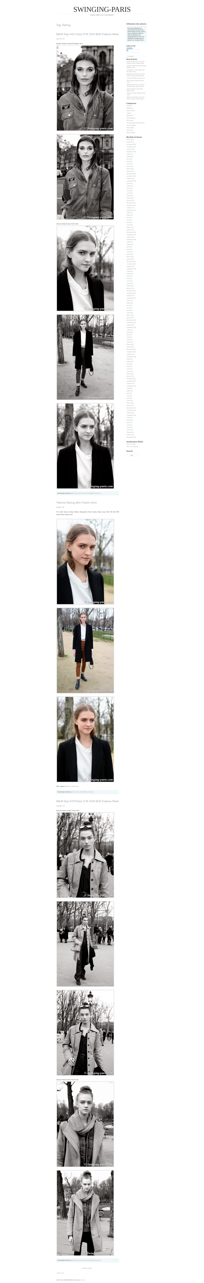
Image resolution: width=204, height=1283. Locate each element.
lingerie (129, 113)
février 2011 (130, 403)
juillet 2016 (130, 244)
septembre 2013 (131, 327)
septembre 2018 (131, 181)
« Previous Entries (87, 1268)
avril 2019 (129, 164)
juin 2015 (129, 276)
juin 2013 (129, 334)
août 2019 (130, 154)
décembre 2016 (131, 232)
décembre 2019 (131, 144)
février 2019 (130, 169)
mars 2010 (130, 430)
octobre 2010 (130, 413)
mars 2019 (130, 166)
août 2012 (130, 359)
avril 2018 (129, 193)
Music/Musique (131, 118)
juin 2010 (129, 422)
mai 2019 (129, 161)
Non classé (130, 120)
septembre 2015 (131, 269)
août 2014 (130, 300)
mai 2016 (129, 249)
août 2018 (130, 183)
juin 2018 (129, 188)
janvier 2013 (130, 347)
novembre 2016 (131, 234)
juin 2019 (129, 159)
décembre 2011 (131, 378)
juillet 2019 (130, 156)
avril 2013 (129, 339)
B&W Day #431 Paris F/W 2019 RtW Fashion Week (87, 34)
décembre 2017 (131, 203)
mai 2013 (129, 337)
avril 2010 (129, 427)
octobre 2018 (130, 178)
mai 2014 (129, 308)
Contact (130, 56)
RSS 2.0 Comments (132, 446)
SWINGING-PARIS (102, 9)
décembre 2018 (131, 173)
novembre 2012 (131, 352)
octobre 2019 (130, 149)
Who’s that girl (131, 132)
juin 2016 (129, 247)
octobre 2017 (130, 208)
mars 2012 (130, 371)
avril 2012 (129, 369)
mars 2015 (130, 283)
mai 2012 (129, 366)
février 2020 (130, 139)
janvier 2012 (130, 376)
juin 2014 (129, 305)
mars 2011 (130, 400)
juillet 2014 (130, 303)
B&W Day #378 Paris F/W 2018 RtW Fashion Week (87, 801)
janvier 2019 (130, 171)
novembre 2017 (131, 205)
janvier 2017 (130, 230)
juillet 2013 (130, 332)
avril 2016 (129, 252)
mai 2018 (129, 191)
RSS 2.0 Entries (131, 444)
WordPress (82, 1280)
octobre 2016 (130, 237)
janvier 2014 (130, 317)
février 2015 (130, 286)
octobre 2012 (130, 354)
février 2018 (130, 198)
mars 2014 (130, 313)
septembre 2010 (131, 415)
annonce (129, 106)
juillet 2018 (130, 186)
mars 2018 (130, 195)
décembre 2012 (131, 349)
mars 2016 (130, 254)
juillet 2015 (130, 273)
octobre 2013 (130, 325)
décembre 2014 (131, 291)
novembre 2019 (131, 147)
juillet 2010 (130, 420)
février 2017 (130, 227)
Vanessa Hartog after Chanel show (76, 502)
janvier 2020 (130, 142)
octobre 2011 (130, 383)
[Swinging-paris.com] (132, 52)
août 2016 (130, 242)
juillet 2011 (130, 391)
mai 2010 (129, 425)
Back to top (60, 1273)
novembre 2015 (131, 264)
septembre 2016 (131, 239)
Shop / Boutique (131, 125)
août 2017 (130, 212)
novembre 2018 (131, 176)
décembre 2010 (131, 408)
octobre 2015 (130, 266)
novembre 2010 (131, 410)
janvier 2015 (130, 288)
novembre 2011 (131, 381)
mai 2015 (129, 278)
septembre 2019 (131, 151)
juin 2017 (129, 217)
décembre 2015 (131, 261)
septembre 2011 (131, 386)
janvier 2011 (130, 405)
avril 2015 (129, 281)
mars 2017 (130, 225)
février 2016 (130, 256)
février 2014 (130, 315)
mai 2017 (129, 220)
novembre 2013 (131, 322)
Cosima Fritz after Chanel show (136, 78)
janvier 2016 (130, 259)
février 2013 (130, 344)
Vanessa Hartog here (72, 786)
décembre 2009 (131, 437)
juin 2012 (129, 364)
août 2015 (130, 271)
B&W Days (130, 108)
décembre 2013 (131, 320)
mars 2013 (130, 342)
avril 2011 (129, 398)
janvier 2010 (130, 435)
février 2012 (130, 374)
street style (130, 130)
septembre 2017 (131, 210)
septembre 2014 (131, 298)
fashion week (130, 110)
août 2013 (130, 330)
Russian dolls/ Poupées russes (136, 123)
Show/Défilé (130, 127)
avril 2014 (129, 310)
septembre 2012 (131, 356)
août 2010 (130, 417)
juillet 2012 (130, 361)
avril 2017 (129, 222)
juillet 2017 (130, 215)
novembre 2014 (131, 293)
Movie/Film (130, 115)
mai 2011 (129, 396)
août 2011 (129, 388)
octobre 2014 (130, 295)
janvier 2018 (130, 200)
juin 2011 (129, 393)
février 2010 (130, 432)
